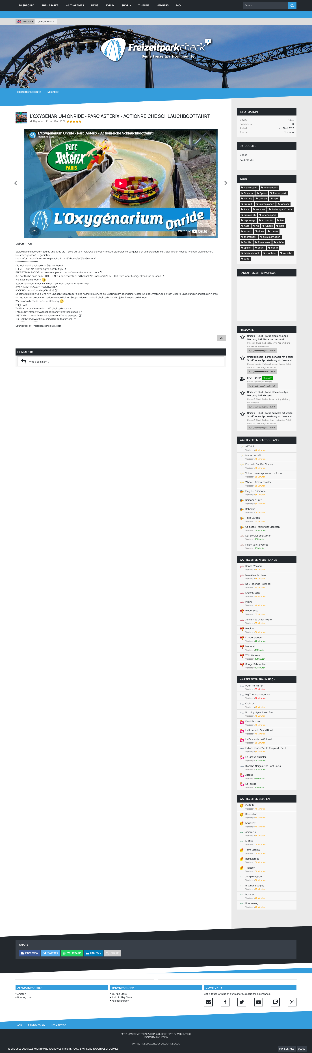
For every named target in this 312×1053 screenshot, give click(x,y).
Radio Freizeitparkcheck (258, 273)
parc (281, 225)
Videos (243, 154)
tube (246, 258)
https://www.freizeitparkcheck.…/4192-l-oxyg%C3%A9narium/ (62, 258)
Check (269, 225)
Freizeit (248, 204)
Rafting (248, 198)
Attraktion (267, 220)
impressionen (266, 204)
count (261, 247)
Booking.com (24, 997)
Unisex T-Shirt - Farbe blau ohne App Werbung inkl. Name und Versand (267, 337)
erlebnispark (269, 215)
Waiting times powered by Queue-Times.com (156, 1043)
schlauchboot (251, 253)
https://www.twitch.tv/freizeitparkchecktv (48, 308)
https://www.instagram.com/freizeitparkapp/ (54, 315)
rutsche (287, 253)
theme (274, 231)
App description (120, 1000)
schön (280, 242)
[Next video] (226, 183)
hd (257, 225)
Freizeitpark (279, 193)
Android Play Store (122, 997)
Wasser (285, 204)
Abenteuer (264, 242)
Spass (263, 193)
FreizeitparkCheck (282, 209)
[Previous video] (15, 183)
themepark (250, 236)
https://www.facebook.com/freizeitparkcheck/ (54, 311)
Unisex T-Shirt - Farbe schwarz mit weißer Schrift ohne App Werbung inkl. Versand (270, 414)
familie (247, 242)
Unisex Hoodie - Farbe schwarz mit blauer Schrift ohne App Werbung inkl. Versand (270, 358)
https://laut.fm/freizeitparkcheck (81, 272)
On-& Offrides (247, 160)
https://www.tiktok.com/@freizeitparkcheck (48, 319)
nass (246, 225)
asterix (248, 231)
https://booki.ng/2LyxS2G (40, 290)
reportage (249, 220)
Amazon (21, 993)
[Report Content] (221, 338)
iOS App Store (119, 993)
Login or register (46, 21)
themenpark (271, 187)
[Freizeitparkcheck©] (156, 49)
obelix (274, 247)
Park (276, 198)
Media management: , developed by (156, 1033)
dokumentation (271, 236)
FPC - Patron (254, 377)
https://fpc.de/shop (150, 276)
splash (247, 247)
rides (261, 231)
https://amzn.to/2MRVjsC (40, 287)
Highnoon (38, 121)
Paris (246, 209)
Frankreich (250, 215)
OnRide (263, 198)
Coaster (248, 193)
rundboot (271, 253)
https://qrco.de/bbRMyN (49, 269)
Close (301, 1048)
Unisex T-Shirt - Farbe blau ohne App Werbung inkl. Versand (267, 393)
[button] (265, 5)
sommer (260, 209)
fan (282, 220)
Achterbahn (250, 187)
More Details (286, 1048)
